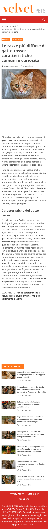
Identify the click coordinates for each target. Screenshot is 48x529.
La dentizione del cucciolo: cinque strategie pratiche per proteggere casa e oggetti (31, 374)
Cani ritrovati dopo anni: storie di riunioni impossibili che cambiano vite (31, 478)
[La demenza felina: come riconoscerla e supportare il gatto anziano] (8, 464)
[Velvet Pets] (24, 7)
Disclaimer (33, 493)
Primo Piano (17, 39)
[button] (44, 19)
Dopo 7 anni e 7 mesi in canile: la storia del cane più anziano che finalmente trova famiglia (30, 419)
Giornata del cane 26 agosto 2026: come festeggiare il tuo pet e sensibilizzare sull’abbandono (30, 449)
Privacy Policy (17, 493)
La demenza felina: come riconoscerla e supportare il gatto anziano (31, 463)
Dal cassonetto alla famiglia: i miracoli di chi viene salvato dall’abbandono (29, 404)
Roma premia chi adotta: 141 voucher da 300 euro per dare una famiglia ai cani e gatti (30, 434)
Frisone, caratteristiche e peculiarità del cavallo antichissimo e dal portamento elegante (21, 295)
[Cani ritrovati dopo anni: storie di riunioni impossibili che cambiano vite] (8, 479)
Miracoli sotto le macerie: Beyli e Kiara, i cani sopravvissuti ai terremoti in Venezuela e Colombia (31, 389)
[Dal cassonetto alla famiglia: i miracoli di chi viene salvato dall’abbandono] (8, 405)
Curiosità (5, 39)
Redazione (24, 498)
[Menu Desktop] (4, 19)
